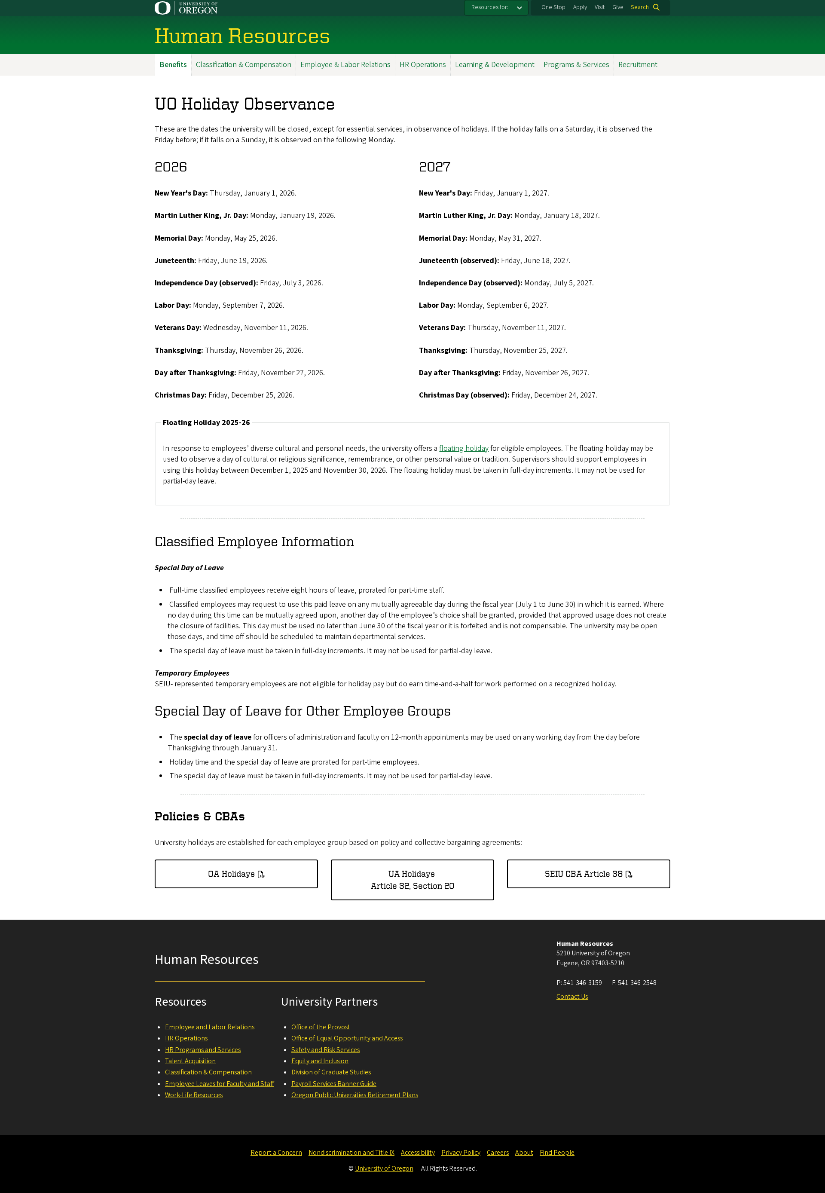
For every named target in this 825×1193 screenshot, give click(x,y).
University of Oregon (384, 1168)
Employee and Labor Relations (209, 1027)
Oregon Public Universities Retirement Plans (354, 1095)
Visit (600, 7)
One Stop (553, 7)
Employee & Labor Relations (345, 64)
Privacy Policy (460, 1152)
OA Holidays (231, 873)
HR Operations (423, 64)
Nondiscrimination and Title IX (351, 1152)
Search (640, 7)
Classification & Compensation (243, 64)
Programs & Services (576, 64)
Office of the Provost (320, 1027)
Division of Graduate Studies (331, 1072)
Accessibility (418, 1152)
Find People (557, 1152)
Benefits (173, 64)
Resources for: (489, 7)
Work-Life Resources (194, 1095)
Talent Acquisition (190, 1061)
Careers (498, 1152)
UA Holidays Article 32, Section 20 (413, 879)
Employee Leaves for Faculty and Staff (219, 1084)
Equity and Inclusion (319, 1061)
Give (617, 7)
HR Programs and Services (203, 1050)
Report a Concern (276, 1152)
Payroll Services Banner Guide (333, 1084)
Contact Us (572, 996)
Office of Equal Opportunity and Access (347, 1038)
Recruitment (637, 64)
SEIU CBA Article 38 (584, 873)
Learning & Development (495, 64)
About (524, 1152)
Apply (580, 7)
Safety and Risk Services (325, 1050)
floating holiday (464, 448)
